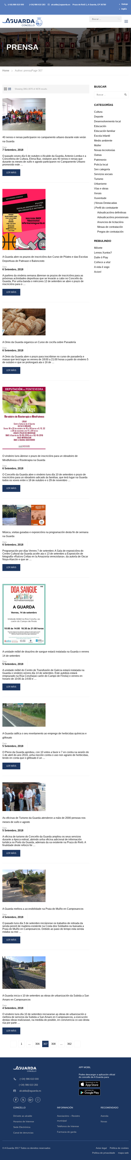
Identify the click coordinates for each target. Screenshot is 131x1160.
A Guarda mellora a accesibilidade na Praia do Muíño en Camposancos (42, 908)
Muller (97, 145)
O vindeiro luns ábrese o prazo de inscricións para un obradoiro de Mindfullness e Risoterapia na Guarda (40, 458)
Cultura (98, 111)
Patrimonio (100, 159)
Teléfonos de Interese (68, 1126)
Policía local (101, 164)
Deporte (98, 116)
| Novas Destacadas (105, 203)
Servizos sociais (103, 174)
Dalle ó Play (101, 257)
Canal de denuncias (23, 1132)
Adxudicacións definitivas (111, 212)
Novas (104, 1121)
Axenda (104, 1116)
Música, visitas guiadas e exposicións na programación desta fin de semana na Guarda (45, 534)
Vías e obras (101, 188)
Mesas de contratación (110, 227)
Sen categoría (102, 169)
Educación (100, 126)
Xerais (97, 193)
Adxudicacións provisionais (112, 217)
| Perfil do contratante (106, 207)
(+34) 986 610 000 (16, 5)
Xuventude (100, 198)
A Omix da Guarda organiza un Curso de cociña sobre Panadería (39, 342)
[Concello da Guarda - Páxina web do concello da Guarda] (22, 21)
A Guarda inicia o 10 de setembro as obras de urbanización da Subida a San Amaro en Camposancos (45, 997)
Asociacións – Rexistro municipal (68, 1118)
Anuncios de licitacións (110, 222)
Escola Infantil (102, 135)
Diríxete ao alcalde (22, 1116)
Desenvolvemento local (107, 121)
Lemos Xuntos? (103, 252)
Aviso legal (101, 1148)
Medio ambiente (103, 140)
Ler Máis (13, 173)
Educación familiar (104, 131)
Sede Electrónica (21, 1127)
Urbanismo (100, 183)
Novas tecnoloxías (104, 150)
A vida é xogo (101, 267)
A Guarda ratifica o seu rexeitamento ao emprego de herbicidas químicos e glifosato (44, 735)
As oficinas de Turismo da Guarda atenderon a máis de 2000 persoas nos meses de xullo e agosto (43, 819)
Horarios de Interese (23, 1121)
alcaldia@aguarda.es (60, 5)
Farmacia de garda (66, 1132)
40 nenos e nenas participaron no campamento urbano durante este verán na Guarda (44, 139)
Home (5, 70)
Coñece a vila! (102, 262)
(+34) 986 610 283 (37, 5)
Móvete (98, 247)
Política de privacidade (103, 1153)
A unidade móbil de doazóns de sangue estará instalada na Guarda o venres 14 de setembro (45, 653)
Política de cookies (119, 1148)
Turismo (98, 179)
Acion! (97, 271)
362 (69, 1044)
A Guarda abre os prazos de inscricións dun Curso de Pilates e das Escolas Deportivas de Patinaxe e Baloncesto (45, 258)
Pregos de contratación (110, 231)
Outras (98, 155)
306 (37, 1044)
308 (53, 1044)
